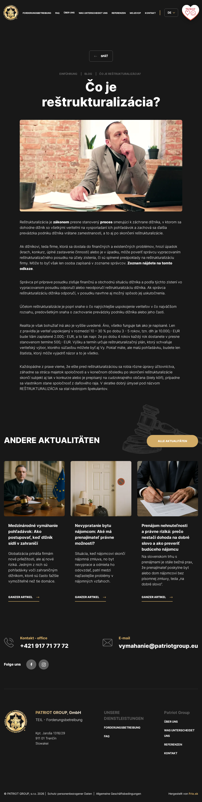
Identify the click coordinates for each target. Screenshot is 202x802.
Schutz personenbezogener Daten (70, 793)
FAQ (57, 13)
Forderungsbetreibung (37, 13)
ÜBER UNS (69, 12)
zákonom (61, 222)
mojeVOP (135, 13)
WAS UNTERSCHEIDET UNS (93, 13)
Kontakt (150, 13)
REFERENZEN (119, 13)
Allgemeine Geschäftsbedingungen (118, 793)
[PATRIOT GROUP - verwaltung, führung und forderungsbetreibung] (16, 737)
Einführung (68, 73)
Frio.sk (193, 793)
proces (106, 222)
